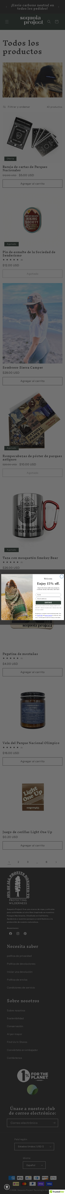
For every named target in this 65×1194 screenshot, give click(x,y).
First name (39, 592)
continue (48, 602)
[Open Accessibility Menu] (7, 1187)
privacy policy (40, 615)
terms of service (48, 615)
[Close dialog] (61, 576)
